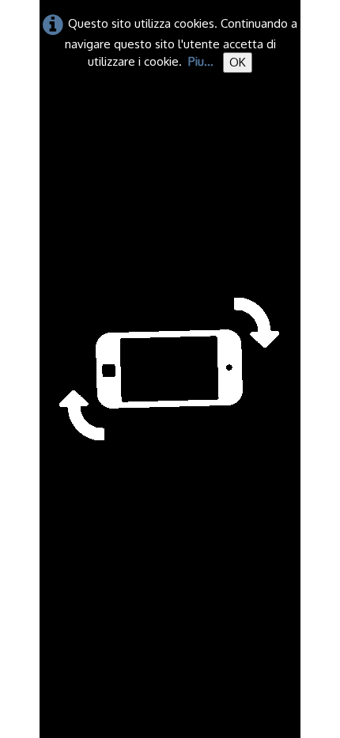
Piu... (200, 61)
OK (237, 62)
